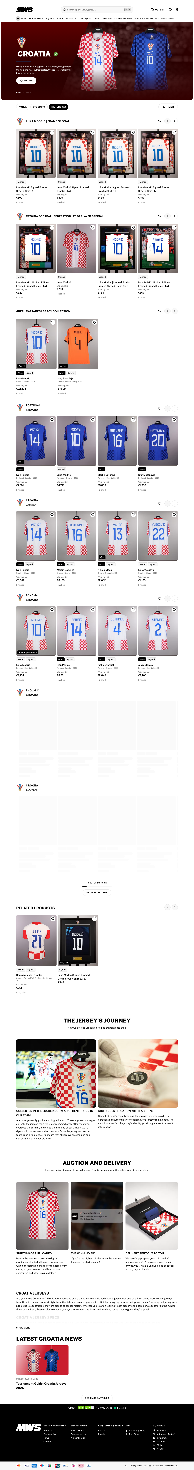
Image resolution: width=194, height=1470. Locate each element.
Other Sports (85, 18)
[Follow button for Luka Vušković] (174, 514)
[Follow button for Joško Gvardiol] (133, 609)
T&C (125, 1466)
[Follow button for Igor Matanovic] (174, 419)
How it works (77, 1430)
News (46, 1438)
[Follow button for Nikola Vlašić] (133, 514)
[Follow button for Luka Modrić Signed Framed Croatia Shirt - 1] (52, 132)
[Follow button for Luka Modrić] (92, 227)
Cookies (147, 1466)
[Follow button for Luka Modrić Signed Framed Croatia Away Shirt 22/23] (94, 918)
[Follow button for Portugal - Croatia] (160, 408)
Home (18, 93)
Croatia (28, 93)
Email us (102, 1434)
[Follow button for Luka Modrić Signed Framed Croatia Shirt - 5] (174, 132)
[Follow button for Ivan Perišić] (52, 419)
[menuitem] (157, 9)
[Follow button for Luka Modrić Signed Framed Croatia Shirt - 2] (92, 132)
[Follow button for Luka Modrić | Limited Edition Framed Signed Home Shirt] (52, 227)
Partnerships (49, 1434)
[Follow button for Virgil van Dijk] (94, 322)
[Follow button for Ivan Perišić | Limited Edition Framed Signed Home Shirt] (174, 227)
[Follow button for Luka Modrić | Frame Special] (160, 121)
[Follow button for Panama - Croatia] (160, 598)
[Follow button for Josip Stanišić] (174, 609)
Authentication (78, 1438)
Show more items (97, 892)
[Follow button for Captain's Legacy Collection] (160, 311)
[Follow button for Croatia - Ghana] (160, 503)
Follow (28, 80)
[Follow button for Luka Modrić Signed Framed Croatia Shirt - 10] (133, 132)
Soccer (60, 18)
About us (47, 1430)
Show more (23, 1328)
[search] (97, 9)
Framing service (78, 1434)
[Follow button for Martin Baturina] (133, 419)
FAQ (100, 1430)
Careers (47, 1441)
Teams (97, 18)
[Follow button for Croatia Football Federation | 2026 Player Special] (160, 216)
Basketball (71, 18)
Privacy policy (136, 1466)
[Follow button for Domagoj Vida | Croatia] (52, 918)
